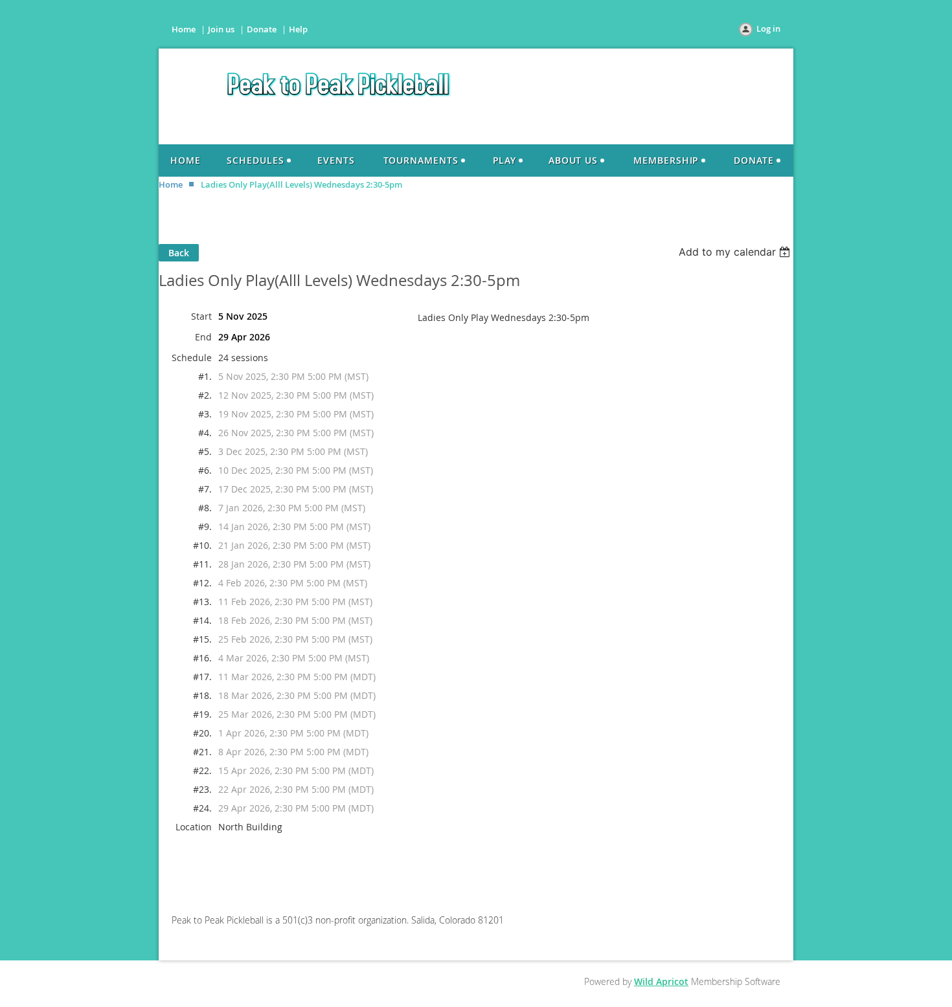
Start (201, 316)
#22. (202, 770)
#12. (202, 583)
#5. (205, 451)
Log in (768, 28)
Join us (221, 29)
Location (194, 827)
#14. (202, 620)
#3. (205, 414)
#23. (202, 789)
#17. (202, 676)
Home (184, 29)
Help (298, 29)
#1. (205, 376)
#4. (205, 432)
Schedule (192, 357)
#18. (202, 695)
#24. (202, 808)
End (203, 337)
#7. (205, 489)
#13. (202, 601)
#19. (202, 714)
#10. (202, 545)
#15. (202, 639)
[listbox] (736, 252)
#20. (202, 733)
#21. (202, 752)
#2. (205, 395)
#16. (202, 658)
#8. (205, 508)
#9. (205, 526)
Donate (262, 29)
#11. (202, 564)
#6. (205, 470)
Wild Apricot (661, 981)
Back (178, 253)
